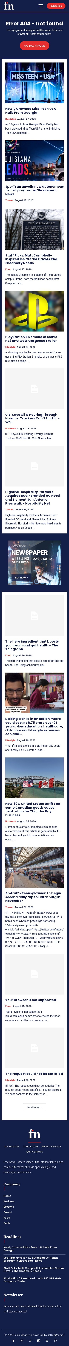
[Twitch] (38, 1341)
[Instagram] (22, 1341)
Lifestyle (10, 347)
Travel (9, 200)
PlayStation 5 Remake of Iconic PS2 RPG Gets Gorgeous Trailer (31, 339)
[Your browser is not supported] (34, 974)
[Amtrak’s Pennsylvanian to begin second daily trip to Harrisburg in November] (34, 867)
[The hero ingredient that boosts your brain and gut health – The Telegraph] (34, 615)
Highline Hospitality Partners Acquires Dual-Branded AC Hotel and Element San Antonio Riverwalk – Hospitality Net (32, 498)
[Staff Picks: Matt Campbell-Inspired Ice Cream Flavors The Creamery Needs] (34, 229)
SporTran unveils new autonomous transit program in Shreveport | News (34, 190)
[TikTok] (30, 1341)
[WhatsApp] (55, 1341)
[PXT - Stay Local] (9, 6)
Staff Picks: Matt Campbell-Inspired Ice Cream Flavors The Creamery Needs (31, 259)
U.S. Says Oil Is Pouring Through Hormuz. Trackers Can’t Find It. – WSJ (32, 418)
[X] (47, 1341)
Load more (33, 1107)
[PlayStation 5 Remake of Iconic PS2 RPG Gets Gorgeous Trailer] (34, 311)
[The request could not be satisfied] (34, 1048)
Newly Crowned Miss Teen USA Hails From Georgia (30, 110)
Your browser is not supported (30, 1000)
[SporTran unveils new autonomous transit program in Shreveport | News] (34, 160)
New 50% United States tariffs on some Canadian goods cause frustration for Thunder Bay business (32, 809)
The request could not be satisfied (34, 1074)
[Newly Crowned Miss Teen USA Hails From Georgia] (34, 82)
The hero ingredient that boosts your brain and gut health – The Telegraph (32, 645)
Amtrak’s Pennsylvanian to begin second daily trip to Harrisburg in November (33, 897)
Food (8, 269)
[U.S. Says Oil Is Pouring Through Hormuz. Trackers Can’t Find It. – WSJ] (34, 388)
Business (10, 119)
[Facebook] (13, 1341)
